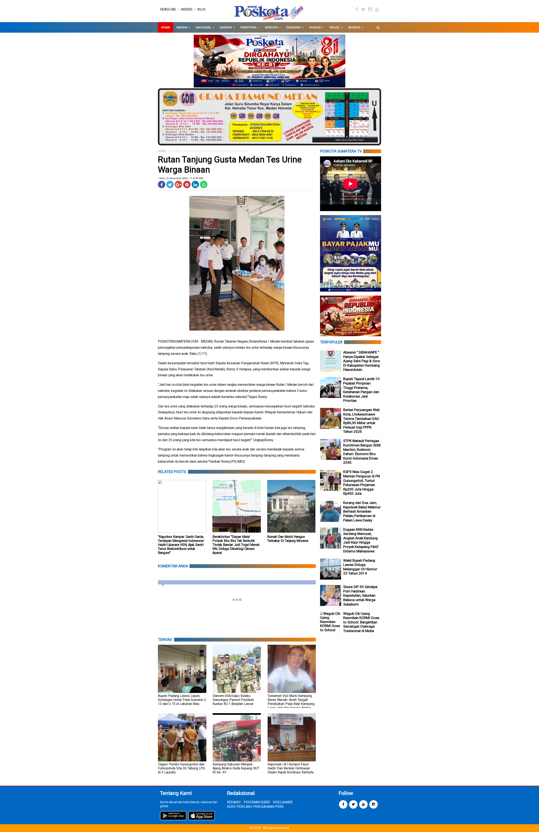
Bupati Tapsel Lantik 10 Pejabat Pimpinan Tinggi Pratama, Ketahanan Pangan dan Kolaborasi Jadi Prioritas (361, 390)
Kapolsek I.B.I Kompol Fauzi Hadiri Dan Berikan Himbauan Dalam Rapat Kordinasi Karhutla (291, 768)
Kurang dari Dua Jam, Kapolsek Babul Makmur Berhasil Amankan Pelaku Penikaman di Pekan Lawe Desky (362, 511)
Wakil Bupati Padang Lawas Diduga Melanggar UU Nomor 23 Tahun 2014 (360, 567)
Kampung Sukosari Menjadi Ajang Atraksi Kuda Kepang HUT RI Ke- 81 (236, 768)
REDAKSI (234, 802)
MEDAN (181, 27)
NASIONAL (203, 27)
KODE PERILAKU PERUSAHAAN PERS (255, 807)
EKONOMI (293, 27)
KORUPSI (271, 27)
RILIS (201, 9)
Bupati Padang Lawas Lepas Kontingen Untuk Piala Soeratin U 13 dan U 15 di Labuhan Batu (182, 700)
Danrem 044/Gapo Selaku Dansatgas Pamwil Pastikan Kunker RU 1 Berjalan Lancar (233, 700)
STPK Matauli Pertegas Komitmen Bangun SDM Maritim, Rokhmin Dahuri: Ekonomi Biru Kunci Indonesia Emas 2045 (361, 452)
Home (165, 27)
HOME (161, 151)
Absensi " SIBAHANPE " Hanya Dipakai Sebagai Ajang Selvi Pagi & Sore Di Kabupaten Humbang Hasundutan (361, 361)
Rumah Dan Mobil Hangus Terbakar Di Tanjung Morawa (287, 539)
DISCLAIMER (282, 802)
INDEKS (186, 9)
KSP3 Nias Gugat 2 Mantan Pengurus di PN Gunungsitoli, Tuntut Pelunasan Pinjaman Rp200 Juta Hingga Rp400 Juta (361, 483)
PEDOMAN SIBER (257, 802)
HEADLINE (168, 9)
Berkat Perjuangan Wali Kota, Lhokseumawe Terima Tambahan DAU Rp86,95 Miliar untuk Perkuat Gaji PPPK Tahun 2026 (361, 421)
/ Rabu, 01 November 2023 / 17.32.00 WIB (180, 178)
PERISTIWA (248, 27)
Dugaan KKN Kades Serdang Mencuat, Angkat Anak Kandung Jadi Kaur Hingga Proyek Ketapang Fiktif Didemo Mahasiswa (361, 540)
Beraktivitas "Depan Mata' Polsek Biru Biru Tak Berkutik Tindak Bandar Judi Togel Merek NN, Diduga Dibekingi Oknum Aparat (236, 545)
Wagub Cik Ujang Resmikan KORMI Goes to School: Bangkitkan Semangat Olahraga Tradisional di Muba (361, 622)
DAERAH (226, 27)
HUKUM (315, 27)
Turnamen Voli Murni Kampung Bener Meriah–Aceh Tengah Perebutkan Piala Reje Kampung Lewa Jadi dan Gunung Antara (291, 702)
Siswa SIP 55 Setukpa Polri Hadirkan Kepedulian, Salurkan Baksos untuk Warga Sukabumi (360, 595)
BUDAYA (354, 27)
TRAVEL (334, 27)
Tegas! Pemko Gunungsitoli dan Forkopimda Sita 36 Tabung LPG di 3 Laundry (181, 768)
